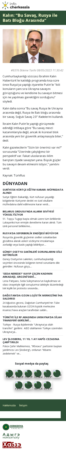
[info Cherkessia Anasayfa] (16, 5)
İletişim (23, 405)
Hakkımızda (9, 405)
